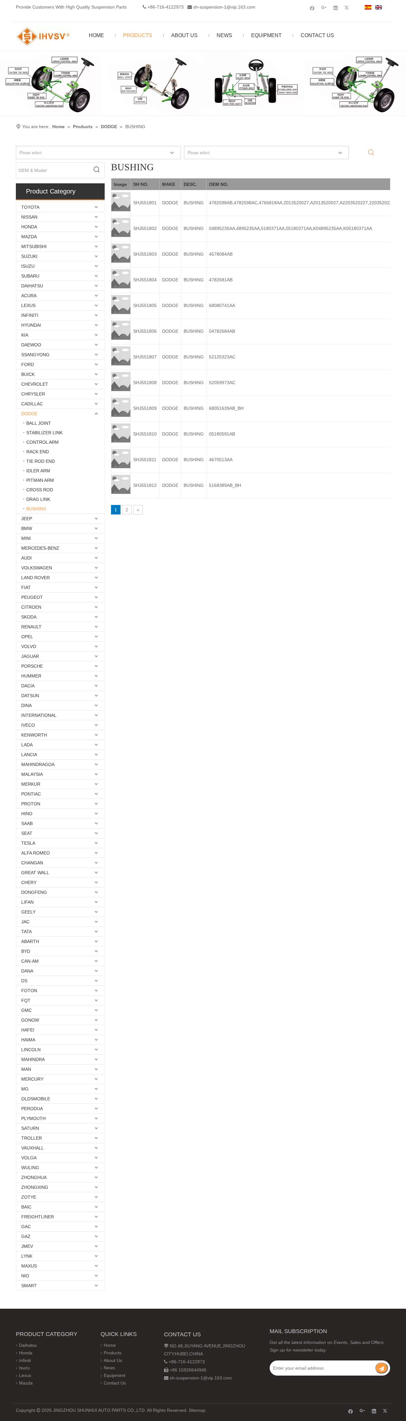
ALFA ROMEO (35, 852)
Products (112, 1352)
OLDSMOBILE (35, 1098)
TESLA (28, 843)
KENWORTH (34, 734)
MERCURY (32, 1079)
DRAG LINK (38, 499)
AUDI (26, 557)
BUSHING (36, 508)
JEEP (26, 518)
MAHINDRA (33, 1059)
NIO (25, 1275)
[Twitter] (347, 8)
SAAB (27, 823)
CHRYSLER (33, 393)
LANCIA (29, 754)
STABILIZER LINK (44, 432)
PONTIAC (31, 793)
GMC (26, 1010)
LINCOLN (31, 1049)
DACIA (28, 685)
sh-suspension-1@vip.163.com (224, 7)
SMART (29, 1285)
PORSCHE (32, 666)
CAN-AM (30, 961)
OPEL (27, 636)
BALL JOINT (38, 423)
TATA (26, 931)
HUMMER (31, 675)
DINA (26, 705)
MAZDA (29, 236)
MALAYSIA (32, 774)
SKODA (28, 616)
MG (25, 1088)
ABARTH (30, 941)
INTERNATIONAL (38, 715)
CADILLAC (32, 403)
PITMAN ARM (40, 480)
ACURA (28, 295)
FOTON (29, 990)
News (109, 1367)
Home (110, 1345)
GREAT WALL (35, 872)
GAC (26, 1226)
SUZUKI (29, 256)
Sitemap (197, 1410)
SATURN (30, 1128)
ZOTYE (28, 1197)
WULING (30, 1167)
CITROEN (31, 607)
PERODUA (32, 1108)
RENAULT (31, 626)
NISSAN (29, 216)
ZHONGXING (34, 1187)
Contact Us (115, 1382)
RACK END (37, 451)
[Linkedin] (336, 8)
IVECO (28, 725)
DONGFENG (34, 892)
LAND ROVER (35, 577)
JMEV (27, 1246)
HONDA (29, 226)
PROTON (30, 803)
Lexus (25, 1375)
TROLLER (31, 1138)
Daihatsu (28, 1345)
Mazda (26, 1382)
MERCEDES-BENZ (40, 548)
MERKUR (30, 784)
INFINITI (29, 315)
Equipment (114, 1375)
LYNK (26, 1256)
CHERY (28, 882)
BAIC (26, 1206)
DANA (27, 970)
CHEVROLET (34, 384)
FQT (25, 1000)
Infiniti (25, 1360)
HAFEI (27, 1029)
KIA (24, 334)
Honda (25, 1352)
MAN (26, 1069)
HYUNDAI (31, 325)
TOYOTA (30, 207)
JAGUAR (30, 656)
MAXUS (29, 1265)
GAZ (25, 1236)
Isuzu (24, 1367)
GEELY (28, 911)
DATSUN (30, 695)
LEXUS (28, 305)
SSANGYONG (35, 354)
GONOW (30, 1020)
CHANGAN (32, 862)
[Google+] (324, 8)
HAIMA (28, 1039)
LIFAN (27, 902)
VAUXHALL (32, 1147)
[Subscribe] (381, 1368)
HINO (26, 813)
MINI (26, 538)
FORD (27, 364)
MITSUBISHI (34, 246)
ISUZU (28, 266)
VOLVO (28, 646)
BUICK (28, 374)
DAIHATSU (32, 285)
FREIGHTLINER (37, 1216)
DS (24, 980)
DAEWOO (31, 344)
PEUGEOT (32, 597)
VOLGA (28, 1157)
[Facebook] (312, 8)
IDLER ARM (38, 470)
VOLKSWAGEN (36, 567)
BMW (26, 528)
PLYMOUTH (33, 1118)
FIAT (26, 587)
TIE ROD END (40, 461)
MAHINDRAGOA (38, 764)
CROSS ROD (39, 489)
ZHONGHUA (34, 1177)
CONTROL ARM (42, 442)
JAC (25, 921)
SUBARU (30, 275)
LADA (27, 744)
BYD (25, 951)
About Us (113, 1360)
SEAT (26, 833)
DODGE (29, 413)
